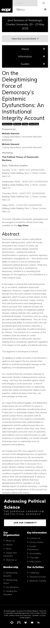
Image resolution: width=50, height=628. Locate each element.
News (8, 548)
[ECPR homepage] (6, 6)
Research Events (37, 576)
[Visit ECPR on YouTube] (32, 622)
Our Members (12, 587)
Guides (25, 64)
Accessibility (35, 553)
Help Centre (35, 561)
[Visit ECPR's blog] (12, 622)
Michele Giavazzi (10, 133)
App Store (23, 225)
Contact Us (34, 538)
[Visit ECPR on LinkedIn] (38, 622)
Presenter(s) (9, 129)
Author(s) (7, 139)
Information (25, 56)
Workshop (7, 152)
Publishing (34, 572)
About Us (10, 540)
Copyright (34, 557)
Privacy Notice (36, 542)
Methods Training (37, 580)
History (9, 544)
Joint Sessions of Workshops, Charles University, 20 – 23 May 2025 (25, 24)
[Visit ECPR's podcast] (18, 622)
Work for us (11, 559)
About (25, 49)
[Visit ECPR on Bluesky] (26, 622)
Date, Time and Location (15, 165)
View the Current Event (24, 38)
